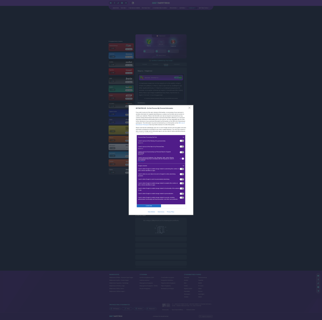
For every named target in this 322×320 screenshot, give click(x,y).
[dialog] (161, 160)
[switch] (182, 141)
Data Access (161, 211)
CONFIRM (149, 205)
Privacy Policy (170, 211)
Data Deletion (151, 211)
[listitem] (161, 137)
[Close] (190, 108)
